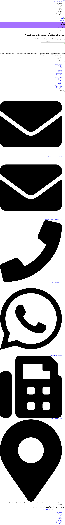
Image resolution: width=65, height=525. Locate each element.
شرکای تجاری (58, 71)
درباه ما (60, 70)
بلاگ (61, 67)
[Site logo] (59, 0)
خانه (64, 27)
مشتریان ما (59, 73)
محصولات (59, 65)
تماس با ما (59, 74)
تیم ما (60, 68)
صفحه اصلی (58, 64)
